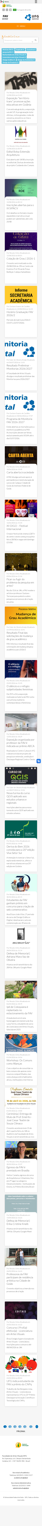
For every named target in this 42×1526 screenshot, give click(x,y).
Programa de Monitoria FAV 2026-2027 (19, 420)
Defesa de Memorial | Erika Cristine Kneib (18, 1222)
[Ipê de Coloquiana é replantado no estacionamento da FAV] (21, 991)
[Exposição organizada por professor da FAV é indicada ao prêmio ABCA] (21, 724)
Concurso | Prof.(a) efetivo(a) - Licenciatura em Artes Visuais (19, 1330)
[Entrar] (1, 2)
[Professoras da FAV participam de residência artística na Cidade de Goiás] (21, 1258)
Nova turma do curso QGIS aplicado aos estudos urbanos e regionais (18, 797)
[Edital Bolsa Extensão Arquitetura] (21, 136)
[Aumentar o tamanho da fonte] (3, 10)
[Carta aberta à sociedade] (21, 456)
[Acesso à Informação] (7, 5)
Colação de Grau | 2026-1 (21, 258)
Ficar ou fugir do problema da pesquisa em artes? (20, 582)
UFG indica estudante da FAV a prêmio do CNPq (20, 1382)
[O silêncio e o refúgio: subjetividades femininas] (21, 670)
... (31, 1427)
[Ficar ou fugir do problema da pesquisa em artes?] (21, 563)
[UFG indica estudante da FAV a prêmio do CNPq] (21, 1365)
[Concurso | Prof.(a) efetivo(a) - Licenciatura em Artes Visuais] (21, 1311)
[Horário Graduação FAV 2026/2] (21, 296)
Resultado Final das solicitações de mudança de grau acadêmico (20, 636)
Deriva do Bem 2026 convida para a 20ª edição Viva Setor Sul (20, 849)
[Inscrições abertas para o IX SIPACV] (21, 189)
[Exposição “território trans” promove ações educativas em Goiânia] (21, 82)
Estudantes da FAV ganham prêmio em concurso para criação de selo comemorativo (20, 904)
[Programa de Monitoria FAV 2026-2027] (21, 403)
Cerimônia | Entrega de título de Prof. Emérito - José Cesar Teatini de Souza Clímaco (19, 1118)
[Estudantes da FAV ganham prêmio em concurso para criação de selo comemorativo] (21, 884)
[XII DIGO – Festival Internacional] (21, 510)
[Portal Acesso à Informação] (22, 1447)
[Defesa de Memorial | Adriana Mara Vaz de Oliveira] (21, 937)
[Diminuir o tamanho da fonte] (7, 10)
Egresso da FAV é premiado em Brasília (18, 1169)
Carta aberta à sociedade (20, 472)
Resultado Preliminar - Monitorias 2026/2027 (19, 367)
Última (37, 1426)
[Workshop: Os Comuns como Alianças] (21, 1044)
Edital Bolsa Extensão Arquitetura (18, 153)
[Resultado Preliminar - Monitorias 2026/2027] (21, 349)
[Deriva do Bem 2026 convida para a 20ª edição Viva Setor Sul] (21, 830)
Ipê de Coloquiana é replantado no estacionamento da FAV (19, 1010)
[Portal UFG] (32, 20)
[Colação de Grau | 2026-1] (21, 242)
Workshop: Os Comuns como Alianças (19, 1062)
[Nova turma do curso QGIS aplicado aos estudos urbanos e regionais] (21, 777)
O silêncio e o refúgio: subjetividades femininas (20, 688)
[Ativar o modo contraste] (10, 10)
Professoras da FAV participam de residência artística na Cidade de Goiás (20, 1279)
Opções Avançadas (33, 42)
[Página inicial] (5, 19)
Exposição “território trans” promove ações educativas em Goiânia (19, 101)
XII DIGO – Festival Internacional (17, 527)
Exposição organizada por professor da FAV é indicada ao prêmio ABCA (21, 742)
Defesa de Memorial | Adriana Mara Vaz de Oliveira (18, 956)
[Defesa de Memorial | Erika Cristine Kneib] (21, 1205)
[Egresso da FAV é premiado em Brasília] (21, 1151)
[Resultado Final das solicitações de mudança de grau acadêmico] (21, 617)
